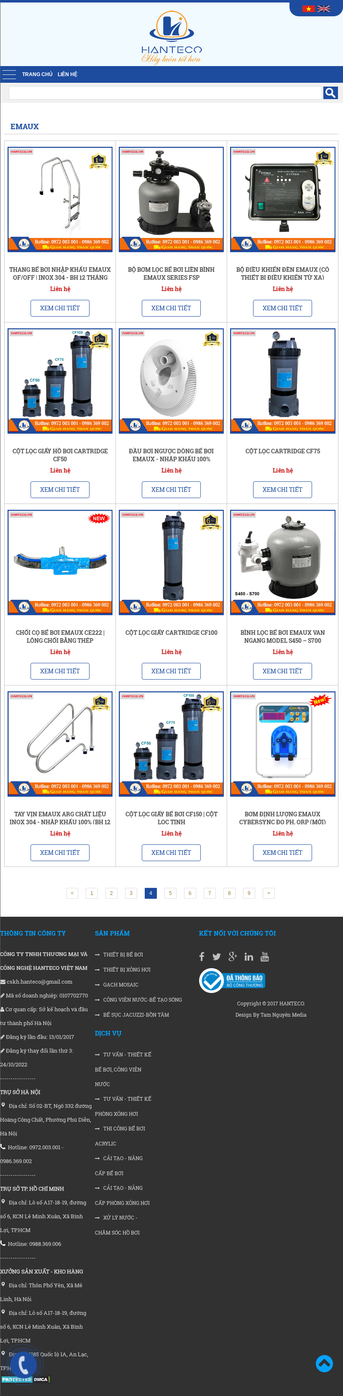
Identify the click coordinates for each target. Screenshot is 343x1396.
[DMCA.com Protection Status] (25, 1382)
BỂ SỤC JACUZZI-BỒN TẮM (135, 1015)
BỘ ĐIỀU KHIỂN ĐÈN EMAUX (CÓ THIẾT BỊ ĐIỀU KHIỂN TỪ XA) (282, 273)
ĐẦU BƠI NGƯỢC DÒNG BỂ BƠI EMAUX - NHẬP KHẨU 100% (171, 455)
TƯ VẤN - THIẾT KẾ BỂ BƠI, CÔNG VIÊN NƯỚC (123, 1069)
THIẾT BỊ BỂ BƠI (122, 954)
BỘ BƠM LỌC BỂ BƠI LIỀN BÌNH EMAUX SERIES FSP (171, 273)
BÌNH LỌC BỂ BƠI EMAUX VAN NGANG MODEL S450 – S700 (283, 636)
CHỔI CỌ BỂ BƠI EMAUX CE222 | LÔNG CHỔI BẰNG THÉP (60, 636)
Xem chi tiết (60, 308)
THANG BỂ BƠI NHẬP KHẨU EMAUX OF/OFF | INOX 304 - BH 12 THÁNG (60, 273)
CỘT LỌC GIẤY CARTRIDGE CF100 (171, 633)
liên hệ (67, 74)
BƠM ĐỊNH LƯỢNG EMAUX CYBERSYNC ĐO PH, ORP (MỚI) (282, 818)
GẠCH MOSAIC (120, 985)
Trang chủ (37, 74)
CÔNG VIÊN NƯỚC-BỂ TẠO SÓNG (142, 1000)
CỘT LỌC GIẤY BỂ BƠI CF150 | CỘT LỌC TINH (171, 818)
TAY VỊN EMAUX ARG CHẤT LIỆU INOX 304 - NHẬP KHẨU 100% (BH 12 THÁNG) (60, 822)
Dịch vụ (108, 1033)
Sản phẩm (112, 933)
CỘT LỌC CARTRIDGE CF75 (283, 451)
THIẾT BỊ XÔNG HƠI (126, 969)
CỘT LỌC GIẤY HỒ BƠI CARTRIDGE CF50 (60, 455)
